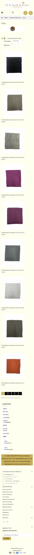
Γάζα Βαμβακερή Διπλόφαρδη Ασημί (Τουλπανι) (12, 157)
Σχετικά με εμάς (6, 489)
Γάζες (24, 17)
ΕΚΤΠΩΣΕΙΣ (4, 433)
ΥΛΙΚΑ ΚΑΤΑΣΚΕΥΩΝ (15, 17)
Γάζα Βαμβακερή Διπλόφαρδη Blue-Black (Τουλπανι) (14, 82)
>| (20, 393)
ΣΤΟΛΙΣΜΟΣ (4, 417)
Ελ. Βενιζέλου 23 (9, 474)
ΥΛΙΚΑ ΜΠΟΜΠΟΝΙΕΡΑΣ (5, 448)
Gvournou (20, 548)
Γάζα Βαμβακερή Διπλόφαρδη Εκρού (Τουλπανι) (13, 307)
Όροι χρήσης (5, 497)
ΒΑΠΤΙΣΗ (4, 411)
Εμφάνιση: (7, 45)
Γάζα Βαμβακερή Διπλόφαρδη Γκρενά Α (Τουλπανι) (13, 195)
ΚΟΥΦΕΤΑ (4, 414)
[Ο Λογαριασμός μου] (25, 13)
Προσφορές (5, 512)
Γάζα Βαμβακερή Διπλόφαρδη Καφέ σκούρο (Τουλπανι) (14, 345)
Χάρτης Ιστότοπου (7, 510)
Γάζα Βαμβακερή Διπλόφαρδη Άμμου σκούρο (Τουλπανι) (15, 120)
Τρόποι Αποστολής (7, 492)
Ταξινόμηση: (7, 41)
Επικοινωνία (5, 514)
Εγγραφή (6, 538)
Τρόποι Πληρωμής (7, 494)
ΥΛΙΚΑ (6, 17)
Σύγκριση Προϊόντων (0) (14, 38)
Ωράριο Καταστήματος (8, 499)
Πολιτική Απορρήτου (8, 504)
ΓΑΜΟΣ (4, 408)
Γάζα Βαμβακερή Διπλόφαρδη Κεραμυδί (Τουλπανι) (13, 383)
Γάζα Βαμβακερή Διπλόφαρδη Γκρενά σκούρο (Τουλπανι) (15, 232)
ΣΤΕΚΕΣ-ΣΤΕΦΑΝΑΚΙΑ (4, 421)
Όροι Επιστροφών (7, 501)
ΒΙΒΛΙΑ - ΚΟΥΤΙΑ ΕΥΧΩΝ (4, 428)
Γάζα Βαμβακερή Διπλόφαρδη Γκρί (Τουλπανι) (12, 270)
